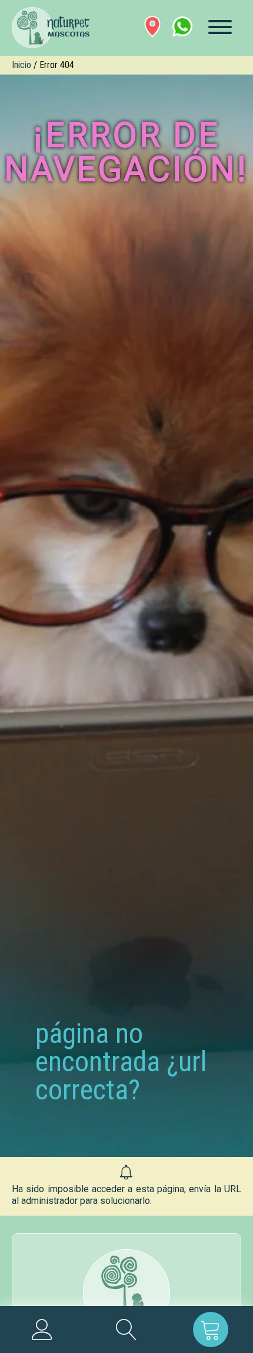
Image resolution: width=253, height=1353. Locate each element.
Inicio (21, 64)
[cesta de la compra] (211, 1329)
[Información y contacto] (152, 26)
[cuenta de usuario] (42, 1329)
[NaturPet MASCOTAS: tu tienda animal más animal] (126, 1293)
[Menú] (220, 27)
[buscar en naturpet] (126, 1329)
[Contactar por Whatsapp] (182, 26)
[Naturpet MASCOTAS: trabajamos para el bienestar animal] (48, 28)
